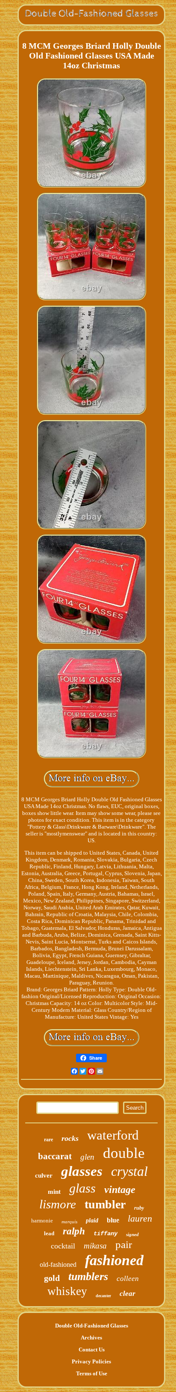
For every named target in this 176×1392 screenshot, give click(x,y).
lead (49, 1233)
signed (132, 1234)
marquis (69, 1221)
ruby (139, 1208)
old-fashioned (58, 1264)
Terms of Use (91, 1373)
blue (113, 1220)
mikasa (95, 1245)
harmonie (42, 1220)
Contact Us (92, 1349)
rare (48, 1140)
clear (127, 1293)
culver (44, 1175)
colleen (128, 1279)
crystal (129, 1171)
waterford (113, 1135)
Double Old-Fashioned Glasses (91, 1325)
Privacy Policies (91, 1361)
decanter (103, 1295)
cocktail (63, 1246)
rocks (70, 1138)
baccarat (55, 1156)
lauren (140, 1218)
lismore (57, 1204)
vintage (119, 1189)
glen (87, 1156)
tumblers (88, 1276)
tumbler (105, 1204)
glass (82, 1188)
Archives (91, 1337)
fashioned (114, 1260)
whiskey (67, 1291)
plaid (92, 1220)
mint (54, 1191)
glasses (82, 1171)
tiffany (105, 1233)
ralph (74, 1231)
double (124, 1153)
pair (123, 1244)
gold (52, 1278)
